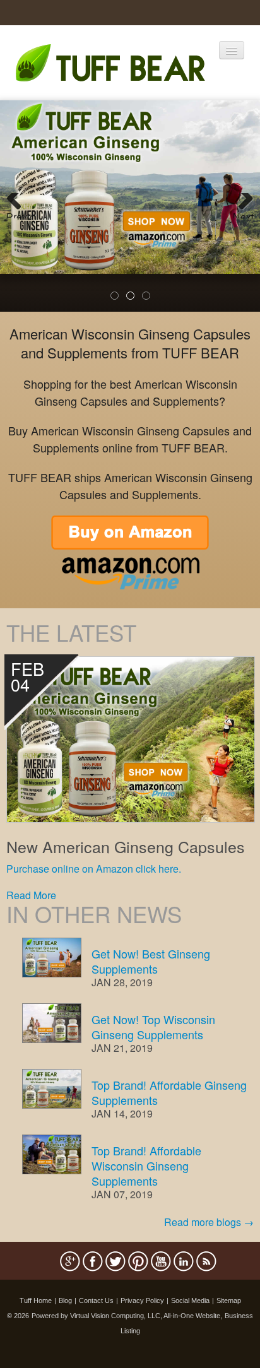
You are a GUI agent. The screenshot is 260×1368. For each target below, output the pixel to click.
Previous (19, 213)
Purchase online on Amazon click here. (93, 868)
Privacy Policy (142, 1300)
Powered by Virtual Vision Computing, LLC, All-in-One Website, (127, 1315)
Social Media (190, 1300)
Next (243, 213)
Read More (31, 895)
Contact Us (96, 1300)
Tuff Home (36, 1300)
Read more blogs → (209, 1222)
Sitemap (228, 1300)
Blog (65, 1300)
